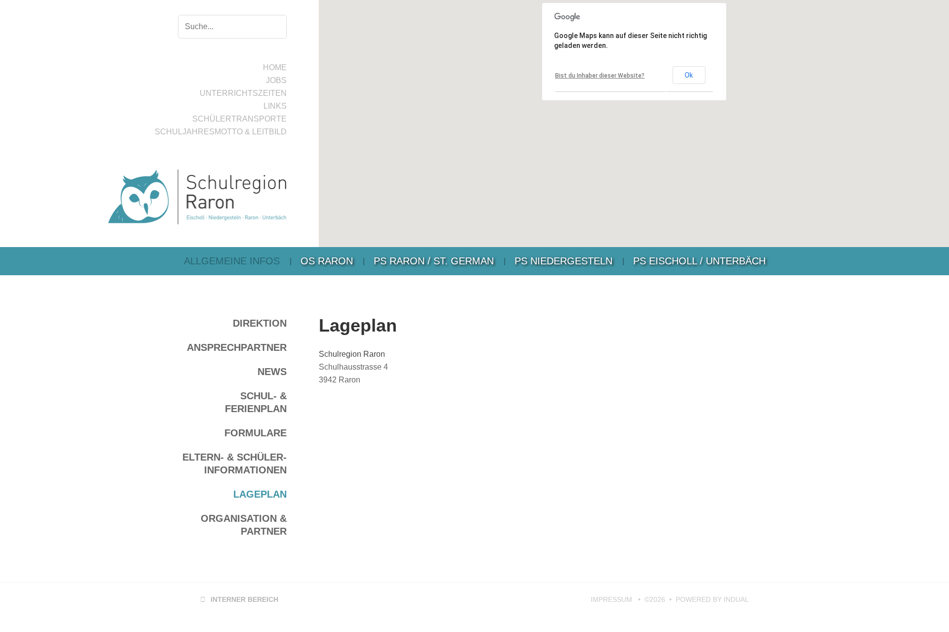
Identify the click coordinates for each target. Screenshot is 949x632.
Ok (689, 75)
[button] (574, 128)
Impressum (612, 599)
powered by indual (712, 599)
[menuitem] (231, 261)
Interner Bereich (239, 599)
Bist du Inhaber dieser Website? (600, 75)
